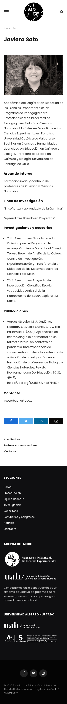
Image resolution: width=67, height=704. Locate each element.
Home (8, 487)
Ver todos (10, 451)
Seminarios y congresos (19, 517)
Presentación (12, 493)
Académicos (12, 439)
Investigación (12, 505)
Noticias (9, 523)
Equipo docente (14, 499)
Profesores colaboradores (20, 445)
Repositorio (11, 511)
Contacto (10, 529)
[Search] (61, 11)
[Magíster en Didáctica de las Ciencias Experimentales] (33, 11)
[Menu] (6, 11)
